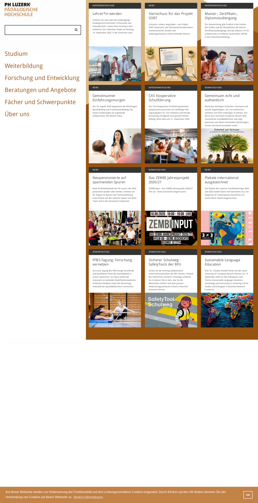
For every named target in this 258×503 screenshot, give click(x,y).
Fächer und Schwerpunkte (40, 102)
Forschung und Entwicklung (42, 77)
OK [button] (248, 494)
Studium (16, 53)
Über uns (17, 114)
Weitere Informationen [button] (88, 497)
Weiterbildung (24, 65)
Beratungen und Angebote (40, 90)
